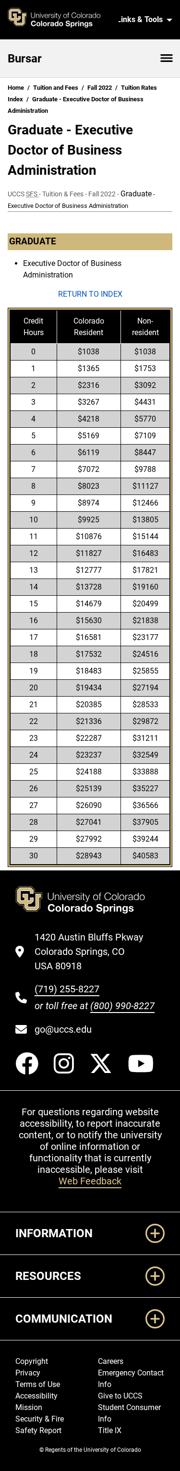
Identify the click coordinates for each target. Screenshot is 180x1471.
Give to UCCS (120, 1395)
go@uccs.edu (63, 1029)
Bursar (25, 58)
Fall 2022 (99, 87)
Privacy (27, 1372)
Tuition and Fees (55, 87)
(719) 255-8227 (67, 989)
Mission (28, 1407)
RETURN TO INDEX (90, 294)
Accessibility (36, 1395)
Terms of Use (37, 1384)
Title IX (109, 1430)
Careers (110, 1361)
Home (16, 87)
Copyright (31, 1361)
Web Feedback (90, 1181)
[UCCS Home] (59, 20)
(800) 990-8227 (122, 1006)
